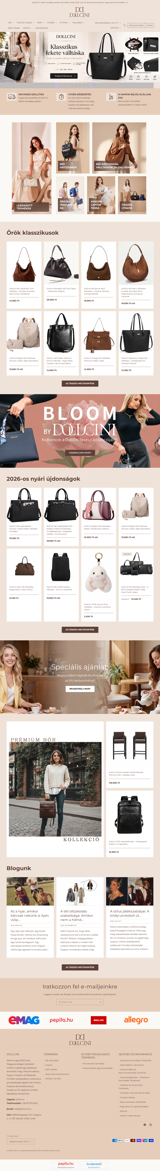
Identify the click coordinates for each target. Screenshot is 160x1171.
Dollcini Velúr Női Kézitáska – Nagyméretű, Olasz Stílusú (22, 588)
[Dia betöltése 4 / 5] (84, 86)
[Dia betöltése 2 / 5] (76, 86)
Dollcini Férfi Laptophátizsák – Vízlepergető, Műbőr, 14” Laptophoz (128, 842)
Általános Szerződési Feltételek (135, 1060)
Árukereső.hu (94, 1167)
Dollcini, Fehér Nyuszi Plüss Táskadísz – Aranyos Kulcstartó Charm (97, 607)
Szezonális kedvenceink (57, 1074)
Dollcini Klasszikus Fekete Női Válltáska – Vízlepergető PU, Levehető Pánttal (134, 361)
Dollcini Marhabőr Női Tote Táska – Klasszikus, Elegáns (61, 289)
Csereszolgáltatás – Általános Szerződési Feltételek (134, 1079)
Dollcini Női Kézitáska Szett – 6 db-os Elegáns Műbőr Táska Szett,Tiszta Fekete (134, 589)
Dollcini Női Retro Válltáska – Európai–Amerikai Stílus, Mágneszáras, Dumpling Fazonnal (134, 292)
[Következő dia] (94, 85)
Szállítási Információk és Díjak (134, 1093)
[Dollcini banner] (80, 57)
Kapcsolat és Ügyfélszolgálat (133, 1106)
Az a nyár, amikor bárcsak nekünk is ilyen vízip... (29, 915)
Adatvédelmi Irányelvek (131, 1065)
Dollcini (15, 1150)
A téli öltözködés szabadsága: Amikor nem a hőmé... (76, 915)
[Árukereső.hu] (94, 1164)
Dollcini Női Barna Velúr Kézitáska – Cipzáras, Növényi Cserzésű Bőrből (96, 291)
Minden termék (53, 1079)
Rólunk (123, 1111)
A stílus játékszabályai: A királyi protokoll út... (129, 913)
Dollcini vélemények (129, 1116)
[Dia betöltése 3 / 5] (80, 86)
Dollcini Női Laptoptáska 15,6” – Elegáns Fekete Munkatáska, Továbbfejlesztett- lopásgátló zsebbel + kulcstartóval (60, 530)
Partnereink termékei (93, 1064)
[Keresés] (125, 25)
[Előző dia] (66, 85)
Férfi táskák (51, 1069)
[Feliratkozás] (101, 1002)
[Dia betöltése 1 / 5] (72, 86)
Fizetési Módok (127, 1097)
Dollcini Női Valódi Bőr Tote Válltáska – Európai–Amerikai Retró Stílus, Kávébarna (21, 291)
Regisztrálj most (80, 689)
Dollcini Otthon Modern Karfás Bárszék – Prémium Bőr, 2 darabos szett (126, 773)
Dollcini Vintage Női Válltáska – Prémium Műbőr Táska (97, 359)
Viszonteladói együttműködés (97, 1068)
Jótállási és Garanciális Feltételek (130, 1087)
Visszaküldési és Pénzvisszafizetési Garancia (132, 1071)
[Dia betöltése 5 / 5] (88, 86)
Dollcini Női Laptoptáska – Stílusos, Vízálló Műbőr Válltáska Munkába (23, 529)
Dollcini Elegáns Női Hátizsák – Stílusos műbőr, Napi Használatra (23, 359)
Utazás (48, 1065)
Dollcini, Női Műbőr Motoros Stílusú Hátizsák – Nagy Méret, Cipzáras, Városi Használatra (60, 361)
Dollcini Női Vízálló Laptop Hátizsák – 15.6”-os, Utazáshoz (59, 588)
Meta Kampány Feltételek (132, 1102)
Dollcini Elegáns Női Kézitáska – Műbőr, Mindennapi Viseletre (98, 527)
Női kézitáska (52, 1060)
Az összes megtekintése (80, 383)
